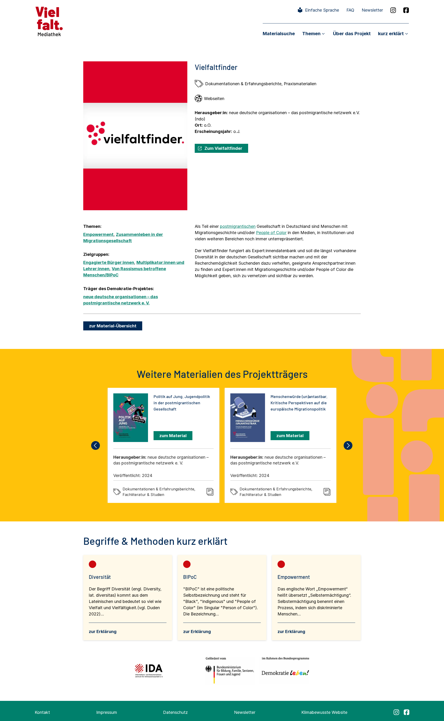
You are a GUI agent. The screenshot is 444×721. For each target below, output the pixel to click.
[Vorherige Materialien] (95, 445)
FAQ (350, 10)
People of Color (271, 232)
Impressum (106, 712)
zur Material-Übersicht (112, 325)
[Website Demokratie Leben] (284, 670)
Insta (393, 10)
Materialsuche (279, 33)
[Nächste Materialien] (348, 445)
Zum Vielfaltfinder (223, 148)
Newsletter (372, 10)
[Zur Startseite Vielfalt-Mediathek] (49, 21)
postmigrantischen (238, 226)
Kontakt (42, 712)
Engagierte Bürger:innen (108, 262)
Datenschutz (175, 712)
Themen (311, 33)
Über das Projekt (352, 33)
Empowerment (98, 234)
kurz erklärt (391, 33)
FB (406, 10)
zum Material (173, 435)
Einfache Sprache (322, 10)
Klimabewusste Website (324, 712)
